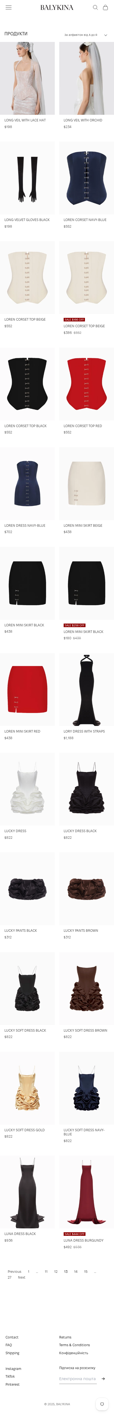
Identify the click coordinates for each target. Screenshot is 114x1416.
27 (9, 1277)
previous (14, 1271)
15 (85, 1271)
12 (56, 1271)
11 (46, 1271)
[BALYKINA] (57, 7)
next (21, 1277)
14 (75, 1271)
